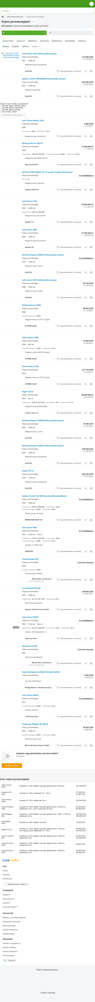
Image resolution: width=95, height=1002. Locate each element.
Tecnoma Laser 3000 (7, 844)
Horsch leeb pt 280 (30, 366)
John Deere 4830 (29, 230)
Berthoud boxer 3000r (31, 305)
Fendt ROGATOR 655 (31, 588)
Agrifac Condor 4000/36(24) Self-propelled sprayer (44, 79)
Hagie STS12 (27, 392)
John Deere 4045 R (30, 695)
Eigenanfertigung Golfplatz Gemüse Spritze (41, 672)
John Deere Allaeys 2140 (33, 121)
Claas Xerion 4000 (6, 800)
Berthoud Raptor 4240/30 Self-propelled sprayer (43, 421)
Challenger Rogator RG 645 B (35, 724)
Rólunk (5, 871)
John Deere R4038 (30, 617)
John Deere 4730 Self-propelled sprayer (39, 54)
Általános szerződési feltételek (14, 918)
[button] (91, 4)
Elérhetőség (7, 879)
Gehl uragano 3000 (30, 338)
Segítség (6, 875)
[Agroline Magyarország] (15, 4)
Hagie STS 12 (28, 471)
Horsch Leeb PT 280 (8, 837)
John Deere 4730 (29, 201)
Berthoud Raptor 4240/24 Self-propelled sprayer (43, 255)
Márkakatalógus (9, 934)
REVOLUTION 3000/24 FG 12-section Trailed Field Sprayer (47, 172)
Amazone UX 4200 (7, 793)
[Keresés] (91, 11)
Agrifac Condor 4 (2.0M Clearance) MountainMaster (44, 496)
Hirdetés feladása (12, 766)
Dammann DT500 (29, 646)
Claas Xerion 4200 (6, 786)
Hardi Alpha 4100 (6, 822)
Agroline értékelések (10, 930)
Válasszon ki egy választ (13, 115)
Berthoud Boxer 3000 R (32, 143)
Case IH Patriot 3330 (7, 808)
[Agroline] (2, 16)
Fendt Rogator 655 (30, 559)
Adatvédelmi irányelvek (11, 922)
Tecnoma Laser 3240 (7, 851)
